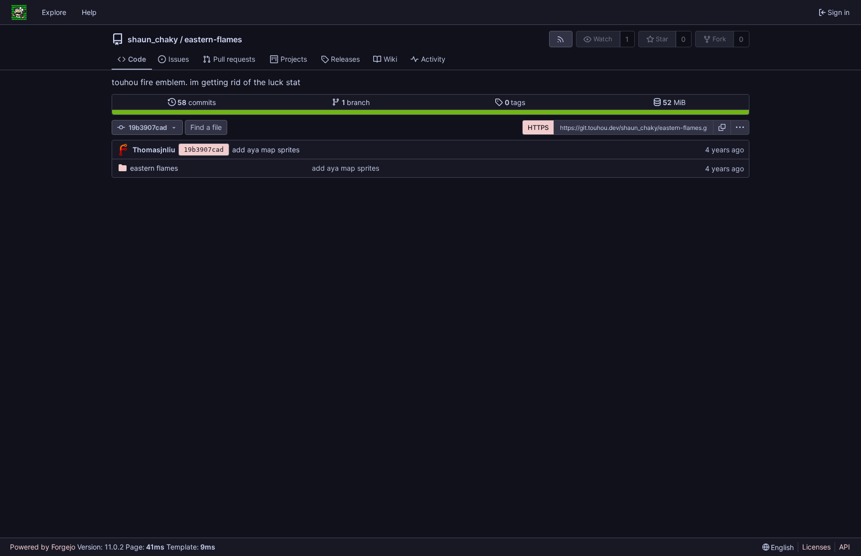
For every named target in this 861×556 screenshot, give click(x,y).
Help (89, 12)
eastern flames (154, 168)
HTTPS (538, 127)
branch (356, 102)
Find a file (206, 127)
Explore (54, 12)
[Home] (19, 12)
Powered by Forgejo (42, 547)
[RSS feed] (561, 39)
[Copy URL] (722, 127)
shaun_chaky (153, 39)
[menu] (739, 127)
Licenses (816, 547)
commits (196, 102)
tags (515, 102)
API (844, 547)
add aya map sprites (265, 149)
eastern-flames (213, 39)
